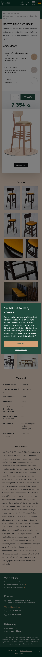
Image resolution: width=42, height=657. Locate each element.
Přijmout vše (21, 344)
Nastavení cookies (21, 350)
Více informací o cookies (25, 325)
